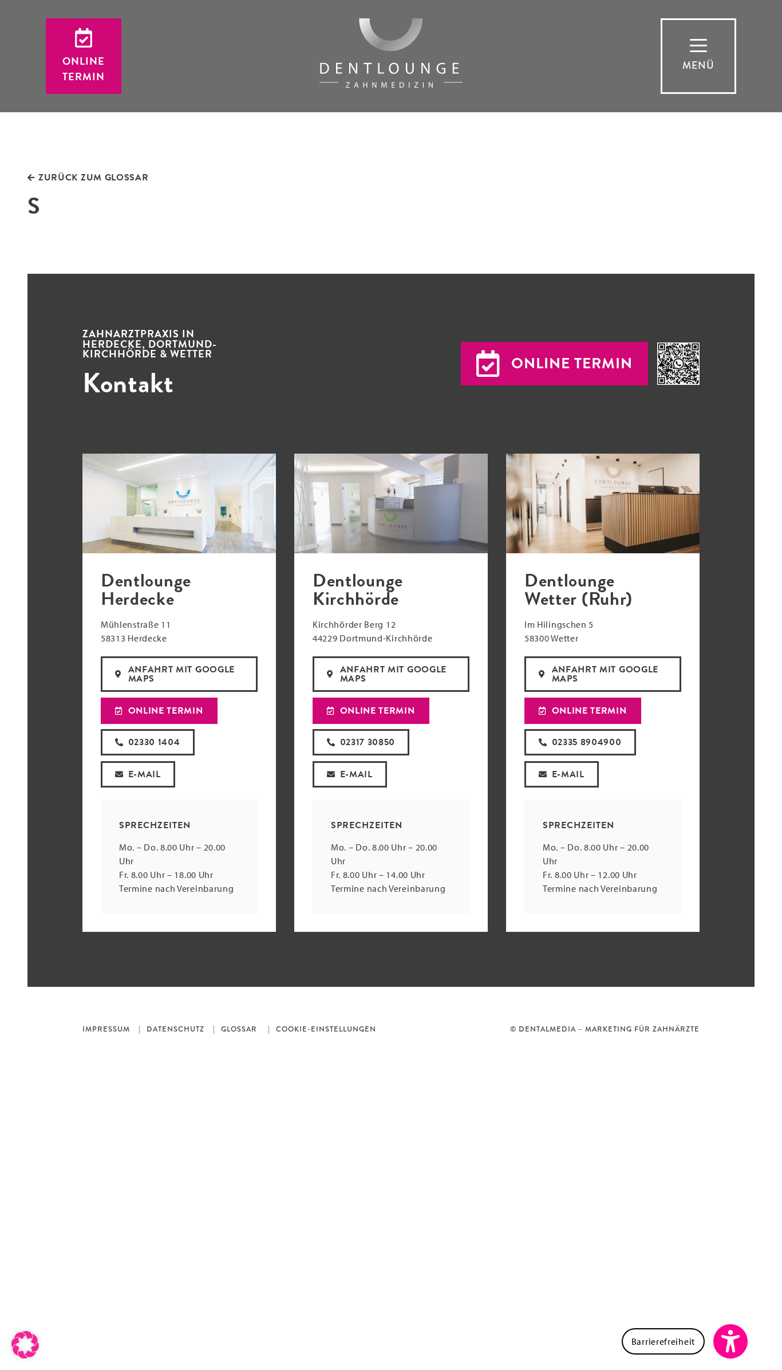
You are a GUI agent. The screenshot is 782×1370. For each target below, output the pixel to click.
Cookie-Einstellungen (326, 1029)
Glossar (239, 1029)
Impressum (106, 1029)
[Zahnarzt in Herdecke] (391, 53)
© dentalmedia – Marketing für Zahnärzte (605, 1029)
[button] (554, 363)
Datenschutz (175, 1029)
